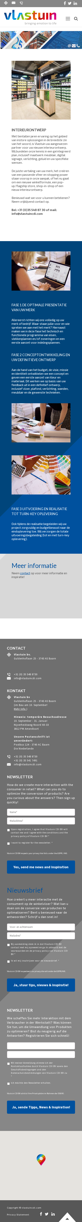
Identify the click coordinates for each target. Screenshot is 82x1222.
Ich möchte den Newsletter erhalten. (31, 1082)
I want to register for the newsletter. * (32, 842)
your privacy (34, 853)
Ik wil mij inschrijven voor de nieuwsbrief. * (35, 960)
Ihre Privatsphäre (36, 1093)
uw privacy (36, 971)
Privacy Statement (18, 1214)
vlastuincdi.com (31, 1207)
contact (25, 573)
